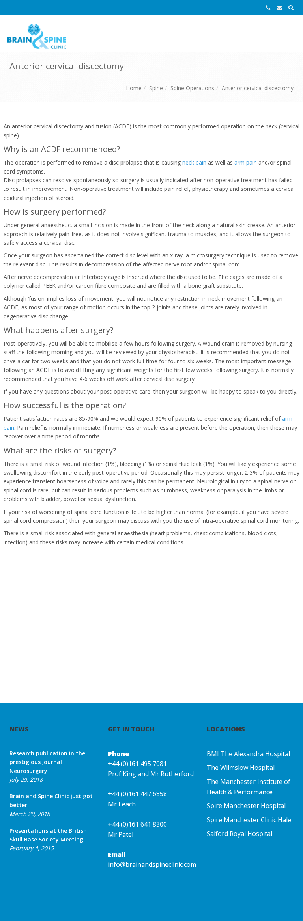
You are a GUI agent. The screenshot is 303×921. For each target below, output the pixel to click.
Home (134, 88)
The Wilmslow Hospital (241, 767)
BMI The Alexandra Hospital (248, 753)
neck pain (194, 162)
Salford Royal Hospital (239, 833)
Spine (156, 88)
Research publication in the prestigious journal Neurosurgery (47, 762)
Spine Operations (192, 88)
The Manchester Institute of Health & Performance (248, 786)
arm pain (245, 162)
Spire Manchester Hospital (246, 805)
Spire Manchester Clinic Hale (249, 820)
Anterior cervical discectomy (258, 88)
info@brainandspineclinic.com (152, 864)
